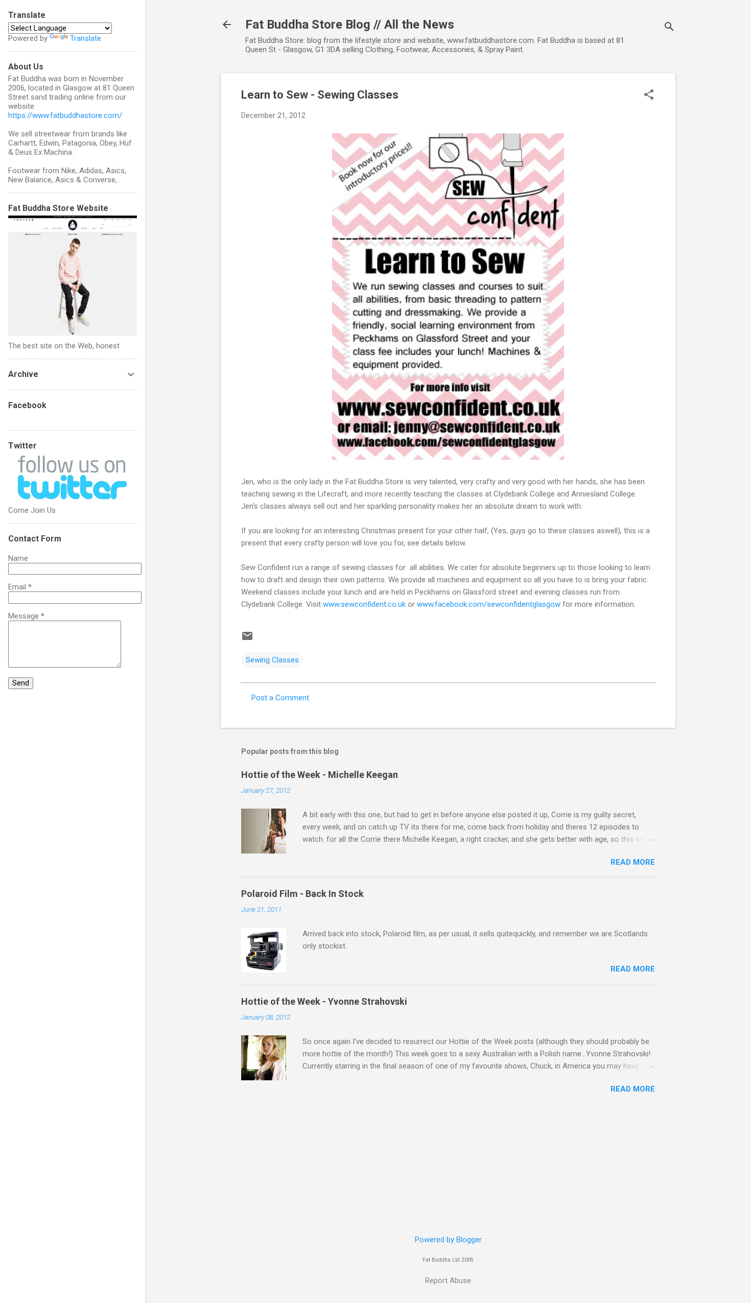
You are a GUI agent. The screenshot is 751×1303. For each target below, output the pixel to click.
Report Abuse (448, 1280)
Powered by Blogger (448, 1239)
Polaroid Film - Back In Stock (302, 893)
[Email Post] (247, 639)
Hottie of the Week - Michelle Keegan (319, 774)
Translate (85, 38)
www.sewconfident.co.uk (364, 604)
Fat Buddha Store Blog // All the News (349, 24)
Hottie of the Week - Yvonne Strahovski (324, 1001)
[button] (649, 95)
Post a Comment (280, 697)
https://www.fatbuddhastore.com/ (65, 115)
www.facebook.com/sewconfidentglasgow (488, 604)
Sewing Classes (272, 660)
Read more (633, 862)
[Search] (669, 27)
